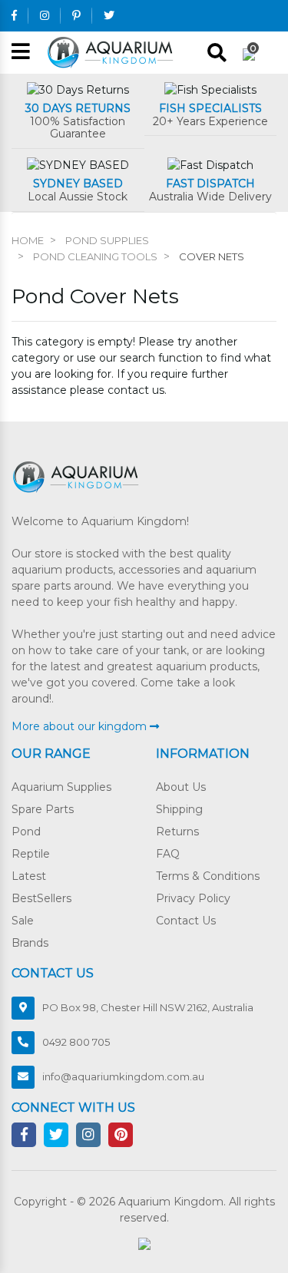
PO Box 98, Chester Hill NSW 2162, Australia (147, 1007)
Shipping (179, 809)
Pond (26, 831)
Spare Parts (43, 809)
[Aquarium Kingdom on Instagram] (44, 15)
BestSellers (41, 898)
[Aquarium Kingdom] (112, 51)
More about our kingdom (81, 726)
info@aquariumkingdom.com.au (123, 1076)
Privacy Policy (193, 898)
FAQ (168, 854)
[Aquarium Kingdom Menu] (21, 52)
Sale (23, 920)
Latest (29, 876)
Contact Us (186, 920)
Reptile (31, 854)
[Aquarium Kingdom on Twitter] (109, 15)
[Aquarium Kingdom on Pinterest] (76, 15)
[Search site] (217, 52)
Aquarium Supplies (61, 787)
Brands (30, 943)
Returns (177, 831)
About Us (181, 787)
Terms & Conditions (208, 876)
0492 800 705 (76, 1042)
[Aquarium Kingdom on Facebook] (14, 15)
